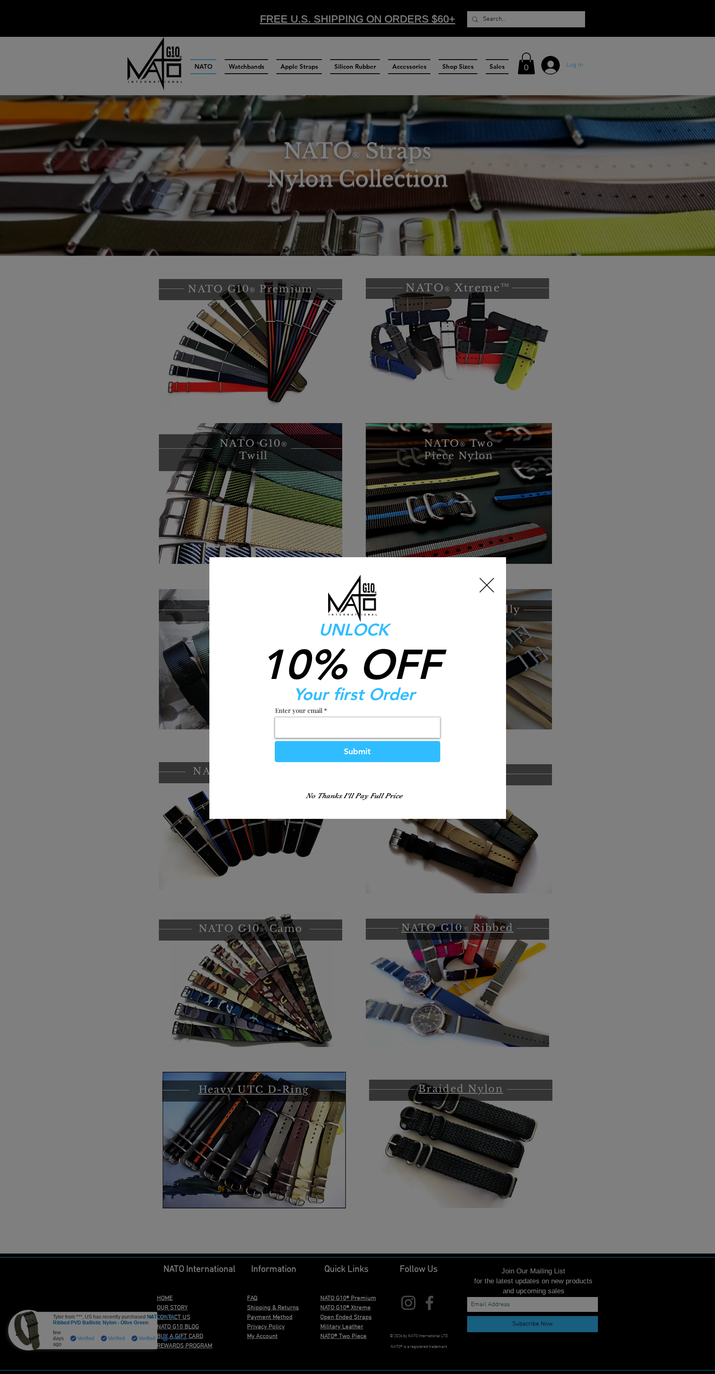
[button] (487, 585)
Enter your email (298, 710)
